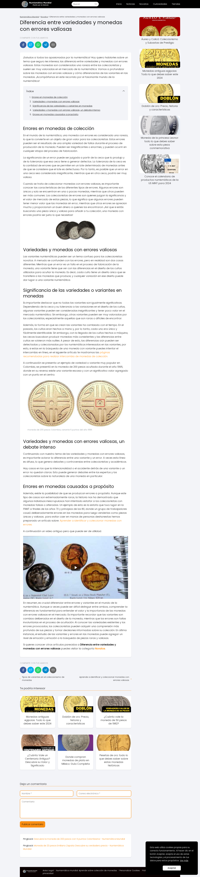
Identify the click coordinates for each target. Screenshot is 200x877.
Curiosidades (160, 4)
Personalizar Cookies (129, 870)
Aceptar (172, 868)
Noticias (130, 4)
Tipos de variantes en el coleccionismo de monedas (43, 679)
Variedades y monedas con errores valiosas (56, 101)
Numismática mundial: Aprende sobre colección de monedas (86, 870)
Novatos (143, 4)
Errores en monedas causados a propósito (55, 114)
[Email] (53, 45)
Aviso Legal (48, 870)
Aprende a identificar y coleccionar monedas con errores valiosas (104, 679)
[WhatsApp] (38, 45)
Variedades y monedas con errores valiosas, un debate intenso (66, 110)
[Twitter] (30, 45)
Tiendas (176, 4)
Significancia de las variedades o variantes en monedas (62, 105)
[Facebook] (23, 45)
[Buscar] (96, 4)
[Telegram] (45, 45)
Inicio (119, 4)
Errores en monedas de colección (50, 97)
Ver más (184, 860)
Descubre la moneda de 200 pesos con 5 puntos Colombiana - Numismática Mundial (79, 839)
